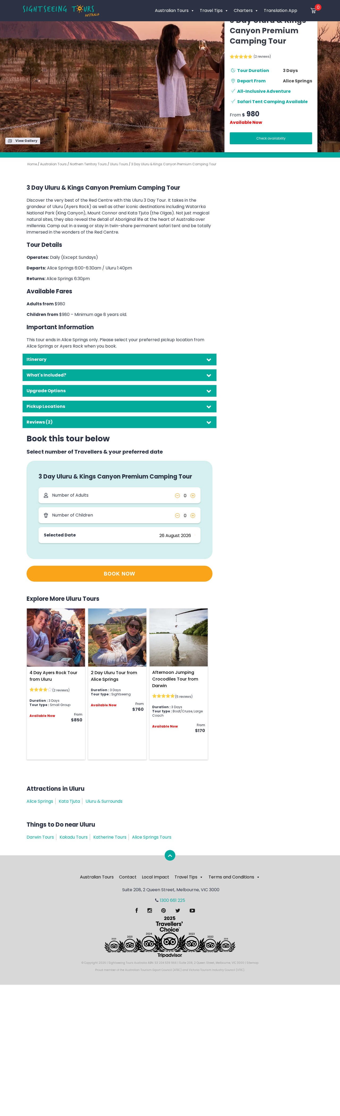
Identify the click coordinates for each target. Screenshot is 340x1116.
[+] (192, 495)
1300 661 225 (172, 900)
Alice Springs (297, 81)
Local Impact (155, 877)
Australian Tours (172, 10)
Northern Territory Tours (88, 164)
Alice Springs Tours (151, 837)
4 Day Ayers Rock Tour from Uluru (53, 676)
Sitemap (252, 963)
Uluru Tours (119, 164)
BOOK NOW (119, 574)
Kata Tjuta (69, 801)
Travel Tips (211, 10)
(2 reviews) (262, 56)
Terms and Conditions (231, 877)
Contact (128, 877)
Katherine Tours (109, 837)
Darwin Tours (40, 837)
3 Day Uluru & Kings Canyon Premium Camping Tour (173, 164)
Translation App (280, 10)
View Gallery (26, 140)
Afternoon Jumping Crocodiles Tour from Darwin (175, 679)
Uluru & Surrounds (104, 801)
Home (32, 164)
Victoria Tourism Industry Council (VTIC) (216, 970)
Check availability (271, 138)
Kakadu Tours (74, 837)
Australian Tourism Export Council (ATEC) (153, 970)
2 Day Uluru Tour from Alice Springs (114, 676)
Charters (243, 10)
